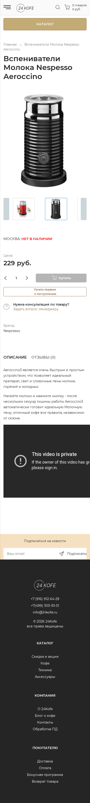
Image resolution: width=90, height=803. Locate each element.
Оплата (45, 768)
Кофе (45, 663)
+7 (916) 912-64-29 (45, 599)
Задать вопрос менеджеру (36, 309)
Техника (45, 670)
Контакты (45, 722)
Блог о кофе (45, 716)
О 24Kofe (45, 709)
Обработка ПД (45, 729)
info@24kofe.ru (45, 612)
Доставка (45, 761)
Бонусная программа (45, 775)
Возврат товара (45, 781)
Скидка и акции (45, 656)
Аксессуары (45, 677)
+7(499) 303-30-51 (45, 606)
